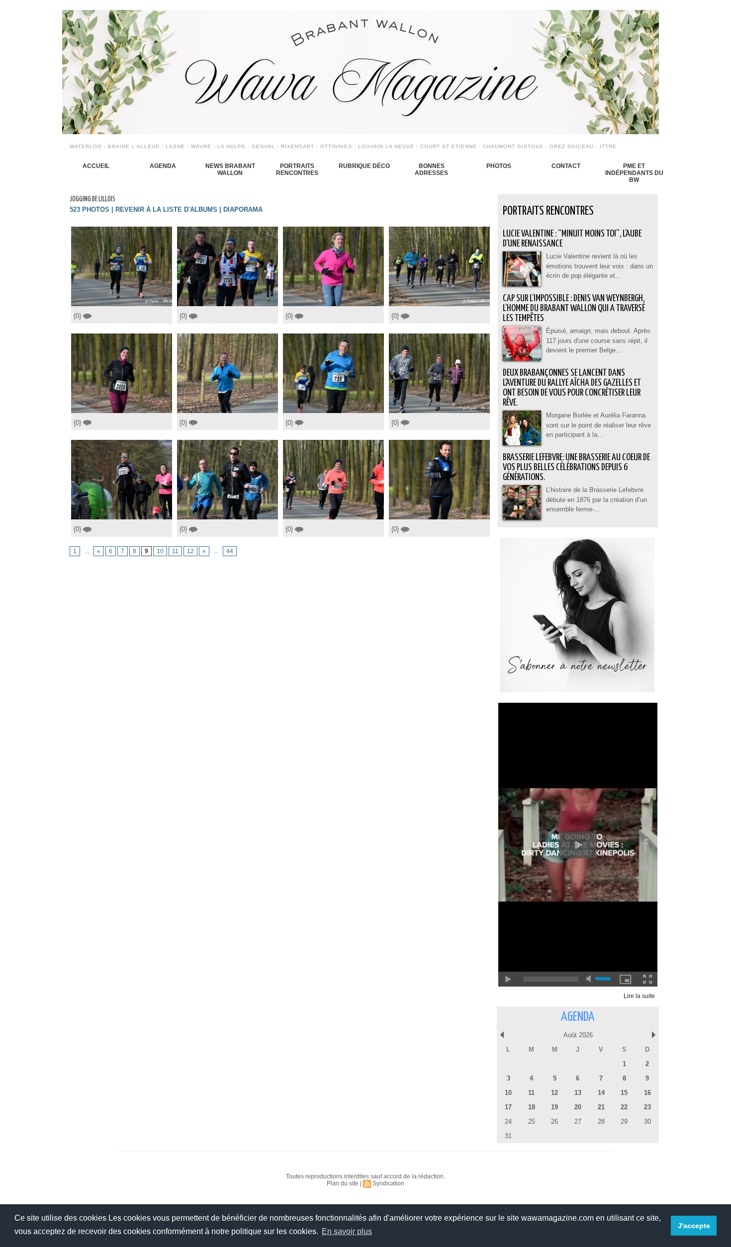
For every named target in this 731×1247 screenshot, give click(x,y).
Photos (498, 166)
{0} (78, 316)
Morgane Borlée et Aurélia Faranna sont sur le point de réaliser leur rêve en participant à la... (598, 425)
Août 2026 (578, 1035)
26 (554, 1121)
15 (624, 1092)
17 (508, 1107)
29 (624, 1121)
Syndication (388, 1183)
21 (601, 1107)
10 (160, 551)
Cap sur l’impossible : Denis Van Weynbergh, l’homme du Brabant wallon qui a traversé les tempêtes (574, 308)
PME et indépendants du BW (634, 173)
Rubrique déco (364, 166)
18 (531, 1107)
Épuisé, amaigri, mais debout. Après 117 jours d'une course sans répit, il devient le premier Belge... (598, 340)
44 (229, 551)
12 (190, 551)
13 (577, 1092)
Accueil (96, 166)
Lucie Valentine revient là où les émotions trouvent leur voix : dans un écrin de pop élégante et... (599, 265)
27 (577, 1121)
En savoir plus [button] (347, 1231)
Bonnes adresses (431, 169)
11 (175, 551)
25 (531, 1121)
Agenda (163, 166)
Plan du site (343, 1183)
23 (647, 1107)
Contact (565, 166)
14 (601, 1092)
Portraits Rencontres (297, 169)
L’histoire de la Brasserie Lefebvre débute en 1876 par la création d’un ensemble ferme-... (596, 499)
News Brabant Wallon (230, 169)
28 (601, 1121)
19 (554, 1107)
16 (647, 1092)
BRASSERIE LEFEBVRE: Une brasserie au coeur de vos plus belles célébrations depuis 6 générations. (576, 467)
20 (577, 1107)
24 (508, 1121)
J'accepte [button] (694, 1226)
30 (647, 1121)
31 (508, 1136)
